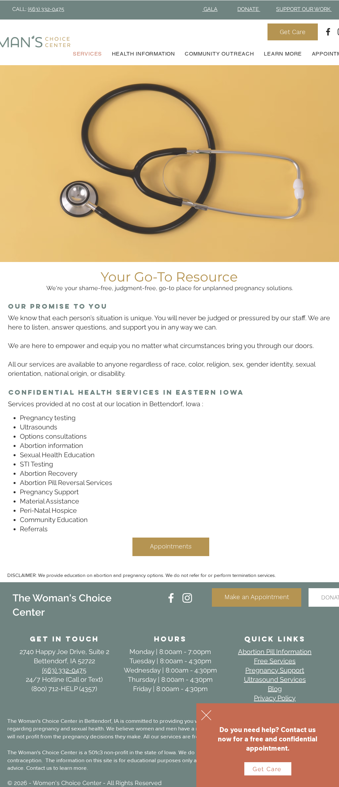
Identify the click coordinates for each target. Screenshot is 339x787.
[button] (206, 715)
